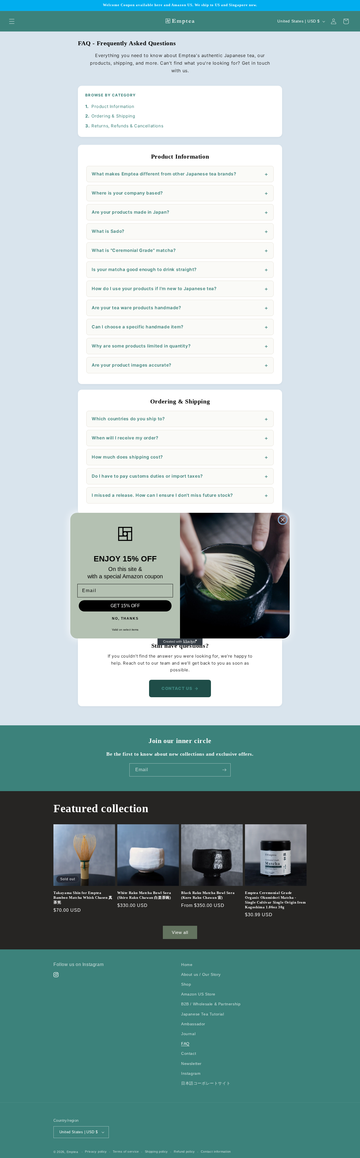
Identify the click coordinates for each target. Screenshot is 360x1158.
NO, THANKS (125, 618)
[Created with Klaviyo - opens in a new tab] (180, 641)
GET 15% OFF (125, 605)
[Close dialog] (282, 520)
